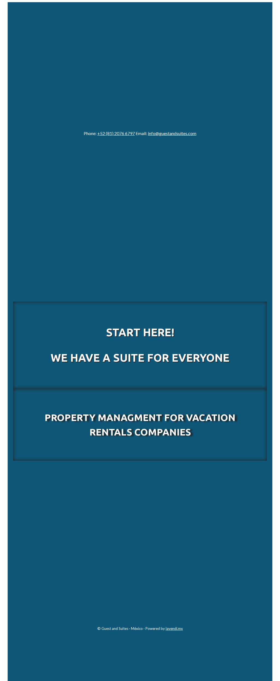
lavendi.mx (174, 628)
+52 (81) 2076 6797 (116, 133)
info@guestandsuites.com (172, 133)
